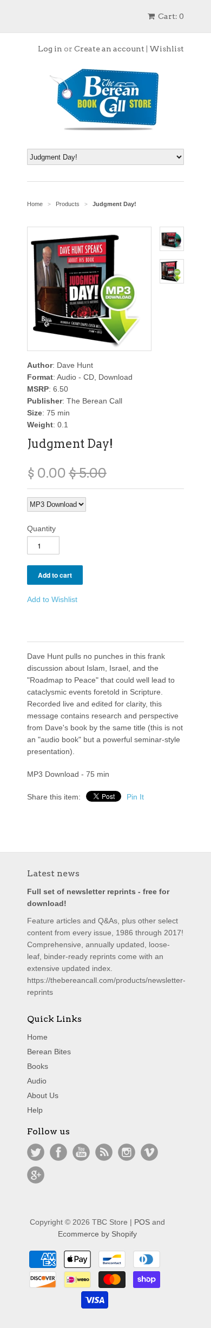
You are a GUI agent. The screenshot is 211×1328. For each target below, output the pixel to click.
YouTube (81, 1152)
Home (37, 1037)
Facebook (58, 1152)
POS (142, 1222)
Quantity (41, 528)
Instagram (126, 1152)
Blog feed (104, 1152)
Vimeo (149, 1152)
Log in (50, 48)
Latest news (53, 873)
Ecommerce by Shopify (97, 1234)
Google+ (35, 1175)
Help (35, 1110)
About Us (42, 1095)
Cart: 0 (170, 16)
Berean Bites (49, 1051)
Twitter (35, 1152)
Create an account (109, 48)
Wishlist (166, 48)
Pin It (135, 796)
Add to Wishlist (52, 599)
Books (37, 1066)
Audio (37, 1080)
